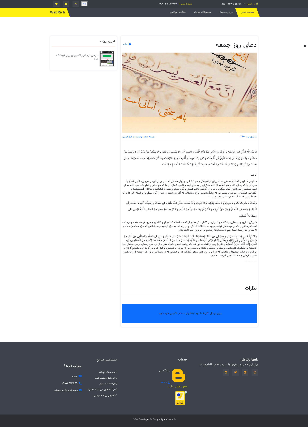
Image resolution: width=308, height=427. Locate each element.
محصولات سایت (202, 12)
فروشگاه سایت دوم (105, 378)
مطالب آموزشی (178, 12)
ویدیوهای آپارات (107, 372)
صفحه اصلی (247, 12)
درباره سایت (226, 12)
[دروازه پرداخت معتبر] (180, 398)
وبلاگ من (164, 371)
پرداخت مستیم (107, 384)
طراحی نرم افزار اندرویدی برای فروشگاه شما (77, 57)
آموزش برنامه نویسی (104, 395)
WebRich (57, 12)
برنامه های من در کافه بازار (101, 390)
